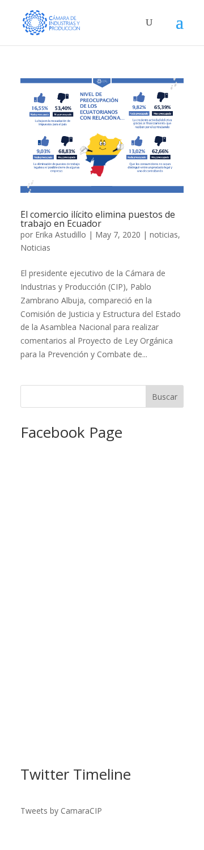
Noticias (35, 247)
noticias (164, 234)
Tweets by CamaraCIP (61, 810)
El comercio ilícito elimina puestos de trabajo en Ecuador (97, 219)
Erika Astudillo (60, 234)
